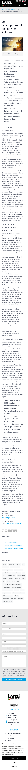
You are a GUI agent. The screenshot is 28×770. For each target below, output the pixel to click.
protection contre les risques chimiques (12, 584)
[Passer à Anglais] (19, 1)
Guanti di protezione (7, 570)
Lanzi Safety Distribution (11, 543)
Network (5, 578)
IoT (13, 573)
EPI (7, 567)
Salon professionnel (7, 596)
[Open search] (18, 5)
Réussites (15, 593)
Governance (11, 738)
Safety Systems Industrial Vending (14, 548)
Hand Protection (18, 570)
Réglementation (6, 593)
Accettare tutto (14, 758)
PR (4, 581)
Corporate (18, 564)
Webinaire (20, 598)
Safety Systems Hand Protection (13, 546)
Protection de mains (7, 590)
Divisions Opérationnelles (14, 734)
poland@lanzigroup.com (13, 523)
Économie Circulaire (7, 601)
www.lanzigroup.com (8, 518)
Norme (23, 578)
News (7, 9)
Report (22, 590)
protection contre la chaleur (13, 581)
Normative (17, 578)
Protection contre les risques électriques (12, 587)
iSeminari (18, 573)
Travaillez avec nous (13, 736)
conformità (11, 564)
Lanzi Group (13, 9)
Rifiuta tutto (14, 766)
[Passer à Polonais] (25, 1)
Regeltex (16, 590)
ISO (23, 573)
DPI (23, 564)
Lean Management (11, 575)
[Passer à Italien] (16, 1)
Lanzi (3, 9)
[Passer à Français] (22, 1)
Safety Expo (21, 593)
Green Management (14, 567)
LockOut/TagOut (21, 575)
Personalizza (14, 762)
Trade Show (6, 598)
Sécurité (16, 596)
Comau (4, 564)
